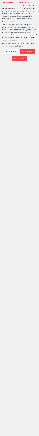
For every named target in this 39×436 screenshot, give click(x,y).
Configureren (12, 51)
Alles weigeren (28, 51)
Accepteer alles (20, 58)
